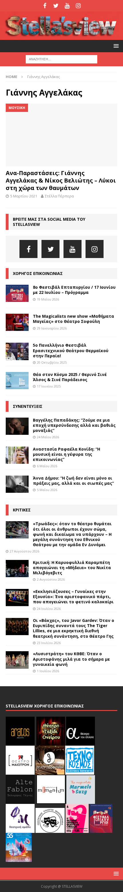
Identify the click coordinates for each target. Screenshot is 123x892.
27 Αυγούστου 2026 (24, 551)
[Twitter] (56, 5)
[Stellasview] (61, 36)
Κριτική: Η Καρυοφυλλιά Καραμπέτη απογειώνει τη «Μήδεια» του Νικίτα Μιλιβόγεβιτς (72, 567)
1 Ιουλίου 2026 (48, 671)
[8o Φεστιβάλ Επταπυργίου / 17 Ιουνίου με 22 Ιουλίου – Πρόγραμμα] (17, 293)
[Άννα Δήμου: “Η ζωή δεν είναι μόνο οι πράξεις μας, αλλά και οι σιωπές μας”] (17, 484)
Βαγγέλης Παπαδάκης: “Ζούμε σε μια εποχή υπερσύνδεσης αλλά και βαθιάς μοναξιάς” (74, 425)
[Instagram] (78, 5)
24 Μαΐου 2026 (48, 437)
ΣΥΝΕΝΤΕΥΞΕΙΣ (27, 406)
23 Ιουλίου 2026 (49, 643)
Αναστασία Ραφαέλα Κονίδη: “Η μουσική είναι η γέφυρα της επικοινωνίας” (66, 454)
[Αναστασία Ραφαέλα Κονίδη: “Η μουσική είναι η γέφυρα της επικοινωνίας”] (17, 455)
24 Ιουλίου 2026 (49, 608)
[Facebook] (45, 5)
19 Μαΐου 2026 (48, 299)
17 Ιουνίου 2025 (49, 386)
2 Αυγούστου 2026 (51, 579)
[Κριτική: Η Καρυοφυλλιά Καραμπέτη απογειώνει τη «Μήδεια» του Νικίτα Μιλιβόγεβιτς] (17, 568)
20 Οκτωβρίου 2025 (52, 362)
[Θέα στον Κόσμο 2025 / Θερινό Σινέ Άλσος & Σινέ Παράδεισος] (17, 380)
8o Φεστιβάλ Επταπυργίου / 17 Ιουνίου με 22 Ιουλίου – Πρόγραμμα (74, 289)
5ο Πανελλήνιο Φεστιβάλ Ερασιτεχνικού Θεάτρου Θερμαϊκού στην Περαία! (70, 350)
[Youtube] (67, 5)
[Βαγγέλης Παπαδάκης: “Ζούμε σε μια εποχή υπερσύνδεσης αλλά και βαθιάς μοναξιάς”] (17, 426)
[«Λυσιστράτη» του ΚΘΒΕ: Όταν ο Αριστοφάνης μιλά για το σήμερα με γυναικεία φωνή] (17, 659)
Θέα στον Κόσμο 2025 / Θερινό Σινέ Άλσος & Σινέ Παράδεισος (70, 377)
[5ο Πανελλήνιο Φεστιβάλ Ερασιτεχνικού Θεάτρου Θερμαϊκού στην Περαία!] (17, 351)
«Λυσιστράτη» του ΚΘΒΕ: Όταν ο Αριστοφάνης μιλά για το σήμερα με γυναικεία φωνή (71, 659)
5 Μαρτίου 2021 (23, 196)
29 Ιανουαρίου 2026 (52, 328)
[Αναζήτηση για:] (61, 59)
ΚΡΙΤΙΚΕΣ (22, 510)
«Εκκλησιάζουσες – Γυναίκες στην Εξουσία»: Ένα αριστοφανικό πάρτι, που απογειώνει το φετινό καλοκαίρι (73, 596)
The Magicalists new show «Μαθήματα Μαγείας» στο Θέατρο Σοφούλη (73, 318)
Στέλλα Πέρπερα (59, 196)
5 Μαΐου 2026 (47, 490)
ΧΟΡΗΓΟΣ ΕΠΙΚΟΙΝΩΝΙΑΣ (38, 273)
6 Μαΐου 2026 (47, 466)
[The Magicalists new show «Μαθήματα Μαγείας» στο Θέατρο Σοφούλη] (17, 322)
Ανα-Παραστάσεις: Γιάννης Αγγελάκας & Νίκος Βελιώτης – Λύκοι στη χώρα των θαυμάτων (61, 180)
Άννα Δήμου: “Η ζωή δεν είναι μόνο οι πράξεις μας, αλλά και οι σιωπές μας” (73, 480)
